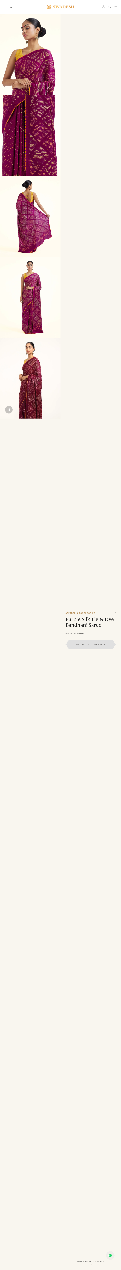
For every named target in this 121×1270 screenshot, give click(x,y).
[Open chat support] (110, 1255)
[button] (91, 644)
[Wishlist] (114, 613)
